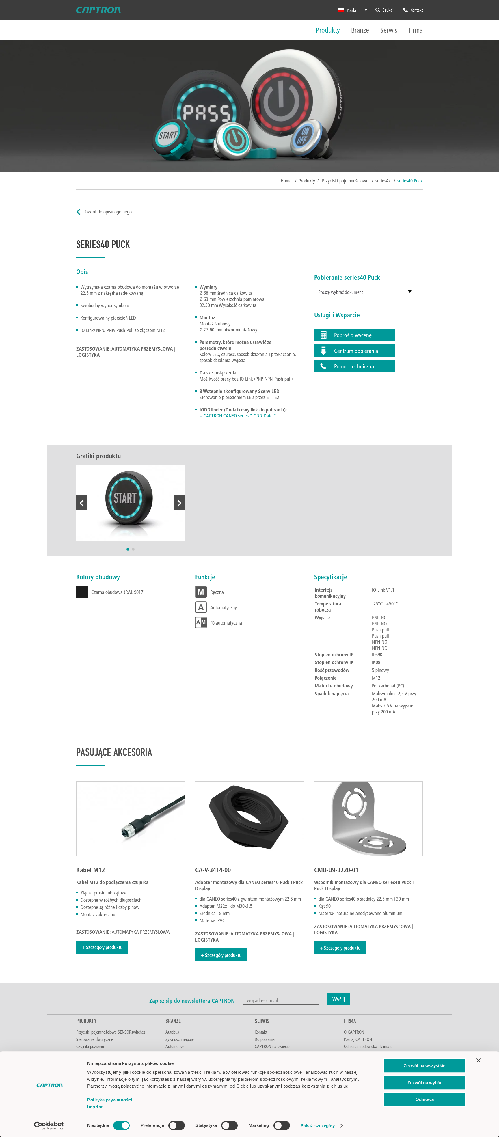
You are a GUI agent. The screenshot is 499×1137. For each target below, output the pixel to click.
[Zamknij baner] (478, 1060)
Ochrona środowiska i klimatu (368, 1046)
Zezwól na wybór (424, 1082)
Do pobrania (265, 1039)
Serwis (388, 30)
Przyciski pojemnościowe (346, 181)
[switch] (176, 1125)
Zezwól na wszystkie (424, 1065)
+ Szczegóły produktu (102, 947)
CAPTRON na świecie (272, 1046)
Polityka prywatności (109, 1099)
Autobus (172, 1032)
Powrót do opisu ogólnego (107, 211)
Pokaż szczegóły (318, 1125)
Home (286, 181)
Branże (360, 30)
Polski (351, 10)
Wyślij (338, 999)
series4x (383, 181)
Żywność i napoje (179, 1039)
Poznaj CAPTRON (358, 1039)
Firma (416, 30)
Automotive (174, 1046)
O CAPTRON (354, 1032)
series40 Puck (410, 181)
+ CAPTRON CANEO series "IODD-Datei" (238, 416)
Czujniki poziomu (90, 1046)
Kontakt (261, 1032)
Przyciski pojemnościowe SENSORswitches (111, 1032)
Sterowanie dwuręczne (94, 1039)
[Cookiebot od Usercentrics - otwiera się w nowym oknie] (49, 1125)
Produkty (328, 30)
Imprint (95, 1106)
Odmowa (425, 1099)
